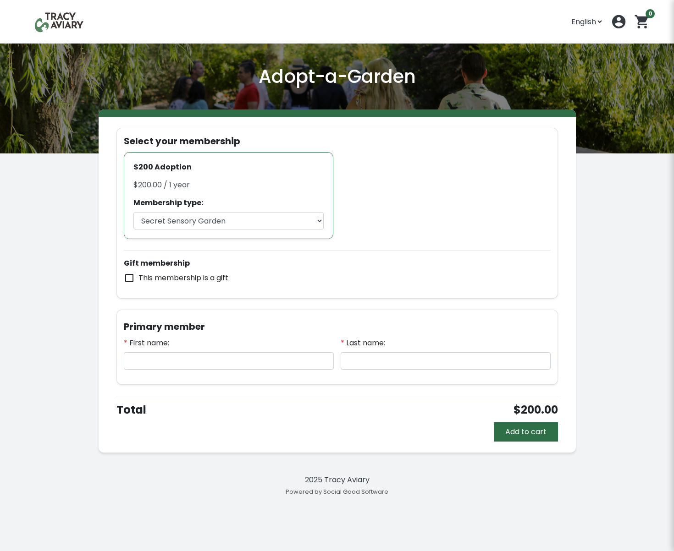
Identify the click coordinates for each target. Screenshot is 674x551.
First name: (146, 343)
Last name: (363, 343)
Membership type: (168, 202)
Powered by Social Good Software (337, 492)
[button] (619, 22)
